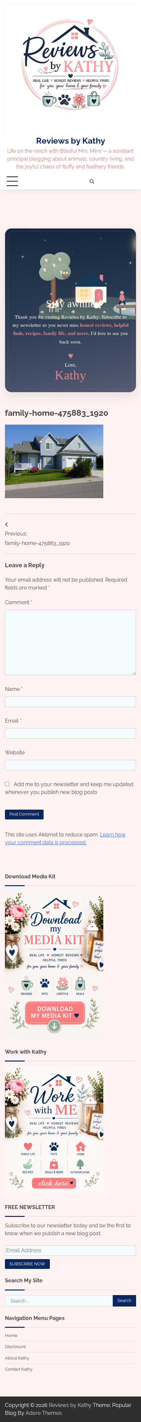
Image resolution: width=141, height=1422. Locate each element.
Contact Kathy (18, 1369)
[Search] (92, 181)
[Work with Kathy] (54, 1191)
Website (15, 752)
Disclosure (15, 1346)
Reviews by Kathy (70, 141)
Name (14, 689)
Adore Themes (44, 1413)
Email (13, 721)
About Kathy (17, 1358)
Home (11, 1335)
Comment (18, 602)
